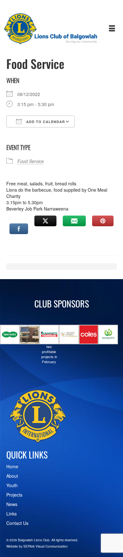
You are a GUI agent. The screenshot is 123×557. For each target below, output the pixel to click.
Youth (12, 485)
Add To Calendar (45, 121)
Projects (14, 495)
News (11, 504)
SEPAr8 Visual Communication (45, 546)
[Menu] (112, 28)
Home (12, 466)
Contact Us (17, 523)
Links (11, 513)
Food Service (30, 161)
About (12, 476)
